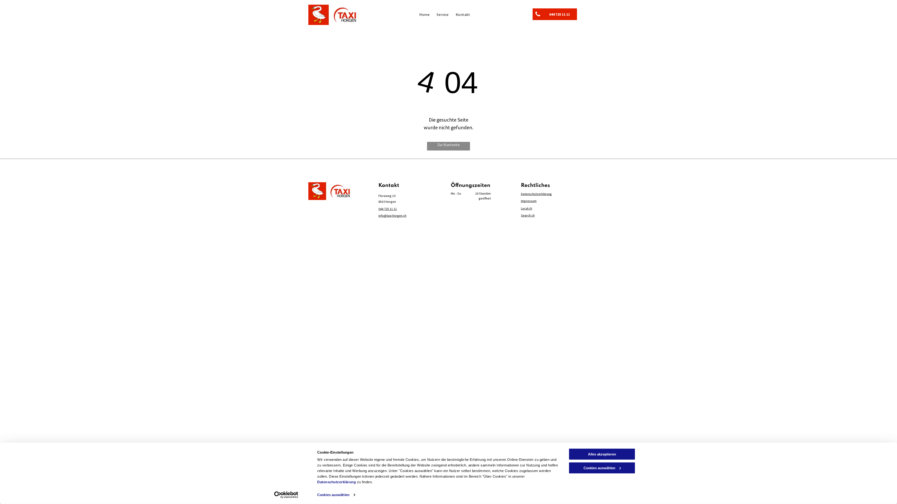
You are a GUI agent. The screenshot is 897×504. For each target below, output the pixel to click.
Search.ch (528, 215)
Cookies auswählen (333, 495)
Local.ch (526, 208)
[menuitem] (424, 14)
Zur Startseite (448, 144)
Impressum (529, 201)
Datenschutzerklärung (336, 482)
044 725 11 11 (387, 209)
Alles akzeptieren (602, 454)
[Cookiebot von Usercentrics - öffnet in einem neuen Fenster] (286, 494)
